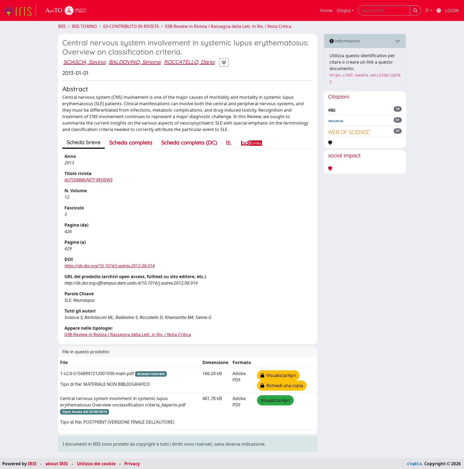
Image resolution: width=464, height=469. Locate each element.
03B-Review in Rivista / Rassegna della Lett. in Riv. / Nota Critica (228, 26)
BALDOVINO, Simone (134, 62)
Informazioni (347, 40)
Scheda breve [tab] (83, 142)
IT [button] (427, 10)
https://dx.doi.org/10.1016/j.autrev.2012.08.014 (109, 266)
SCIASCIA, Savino (84, 62)
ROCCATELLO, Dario (189, 62)
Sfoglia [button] (344, 10)
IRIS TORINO (84, 26)
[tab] (229, 142)
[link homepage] (19, 10)
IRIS (62, 26)
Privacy (132, 464)
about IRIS (56, 464)
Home (326, 10)
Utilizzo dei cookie (96, 464)
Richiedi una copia (283, 385)
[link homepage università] (66, 10)
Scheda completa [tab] (130, 142)
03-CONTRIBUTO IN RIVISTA (131, 26)
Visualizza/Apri (280, 375)
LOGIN (452, 10)
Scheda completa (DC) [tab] (189, 142)
